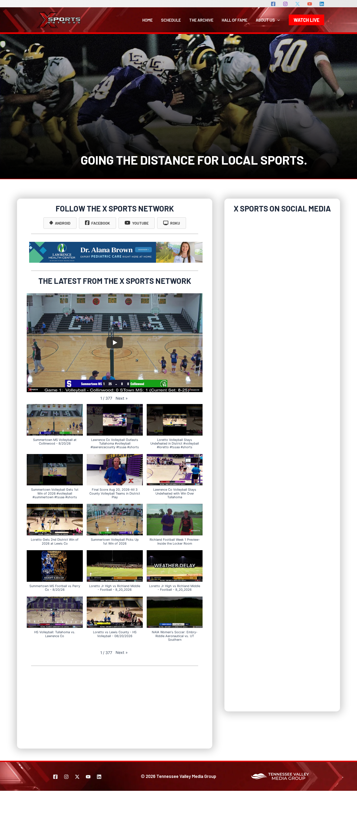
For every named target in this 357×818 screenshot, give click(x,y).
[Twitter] (77, 776)
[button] (277, 20)
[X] (297, 3)
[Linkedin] (321, 3)
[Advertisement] (115, 707)
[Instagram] (285, 3)
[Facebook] (273, 3)
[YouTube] (309, 3)
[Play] (114, 342)
